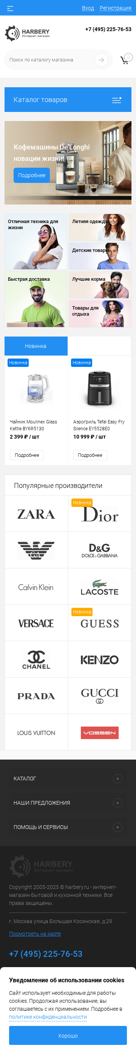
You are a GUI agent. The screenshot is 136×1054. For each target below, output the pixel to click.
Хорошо (68, 1036)
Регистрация (115, 8)
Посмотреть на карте (35, 934)
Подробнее (31, 175)
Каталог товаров (40, 100)
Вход (88, 8)
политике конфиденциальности (48, 1017)
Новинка (35, 346)
